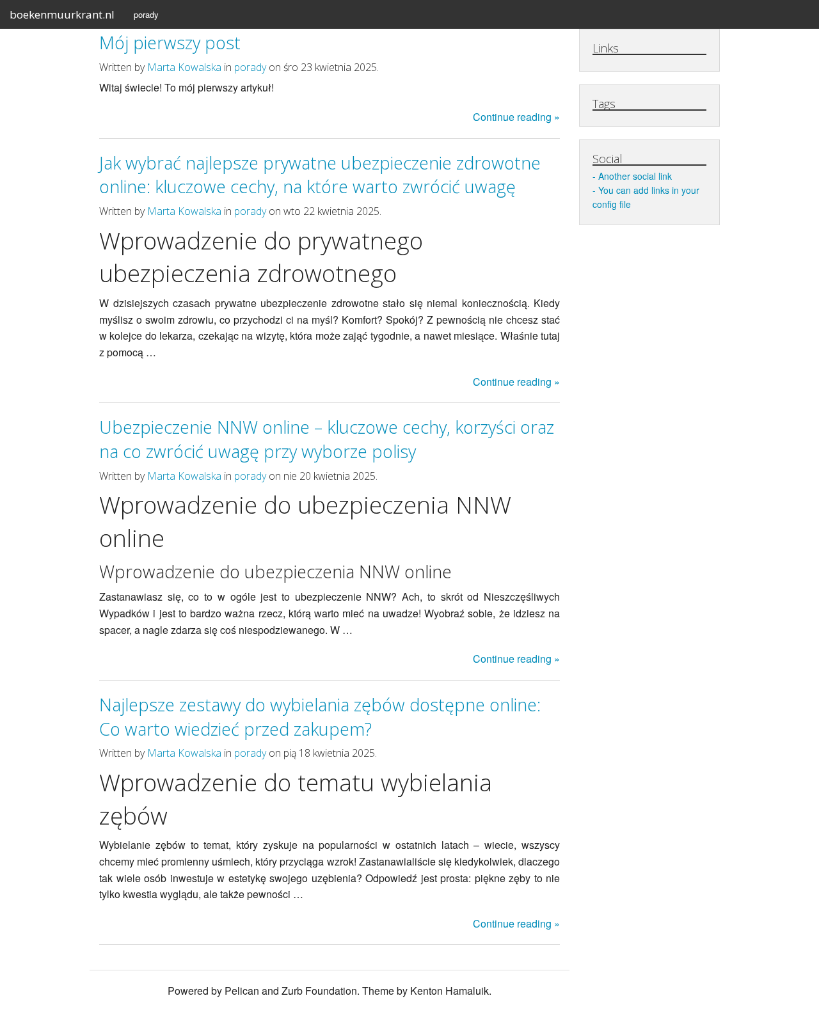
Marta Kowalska (184, 67)
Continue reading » (516, 116)
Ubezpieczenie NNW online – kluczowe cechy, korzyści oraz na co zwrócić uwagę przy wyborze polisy (326, 439)
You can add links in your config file (645, 197)
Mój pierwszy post (170, 42)
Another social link (635, 176)
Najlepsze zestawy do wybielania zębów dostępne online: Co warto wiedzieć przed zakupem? (320, 717)
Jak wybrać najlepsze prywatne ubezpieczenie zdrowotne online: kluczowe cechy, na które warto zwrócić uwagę (320, 175)
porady (146, 14)
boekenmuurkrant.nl (62, 14)
